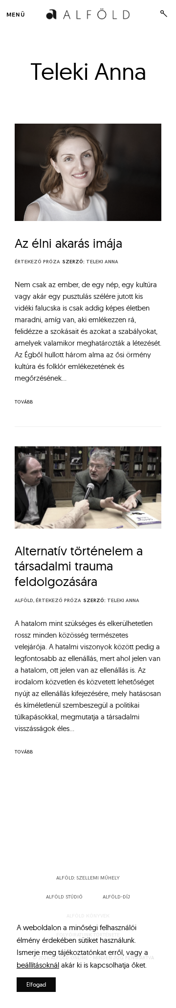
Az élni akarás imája (68, 243)
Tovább (24, 402)
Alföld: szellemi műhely (88, 878)
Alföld (24, 601)
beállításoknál (38, 965)
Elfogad (36, 984)
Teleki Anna (102, 262)
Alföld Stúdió (64, 897)
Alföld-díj (116, 897)
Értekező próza (37, 262)
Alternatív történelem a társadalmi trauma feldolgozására (79, 566)
